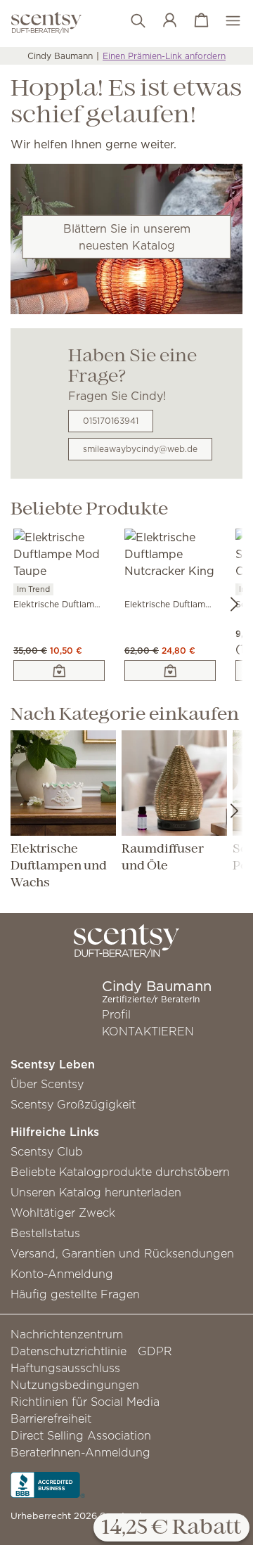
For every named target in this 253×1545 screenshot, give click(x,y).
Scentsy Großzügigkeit (73, 1104)
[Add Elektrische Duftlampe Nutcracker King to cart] (170, 670)
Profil (116, 1014)
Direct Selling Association (81, 1435)
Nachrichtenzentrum (67, 1334)
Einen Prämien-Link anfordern (164, 56)
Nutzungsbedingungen (75, 1384)
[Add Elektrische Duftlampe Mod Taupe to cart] (59, 670)
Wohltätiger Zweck (63, 1212)
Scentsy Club (47, 1151)
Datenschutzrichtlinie (68, 1351)
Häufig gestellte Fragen (75, 1294)
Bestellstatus (45, 1233)
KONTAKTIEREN (148, 1031)
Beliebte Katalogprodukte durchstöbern (120, 1171)
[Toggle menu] (226, 21)
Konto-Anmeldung (62, 1273)
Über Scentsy (47, 1084)
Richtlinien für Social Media (85, 1401)
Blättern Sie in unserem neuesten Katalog (126, 237)
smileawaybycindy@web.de (140, 449)
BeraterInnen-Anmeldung (80, 1452)
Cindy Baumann (60, 56)
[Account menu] (163, 21)
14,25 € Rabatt (171, 1528)
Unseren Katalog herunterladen (96, 1192)
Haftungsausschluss (65, 1368)
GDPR (155, 1351)
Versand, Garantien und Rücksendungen (122, 1253)
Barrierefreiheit (51, 1418)
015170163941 (110, 421)
